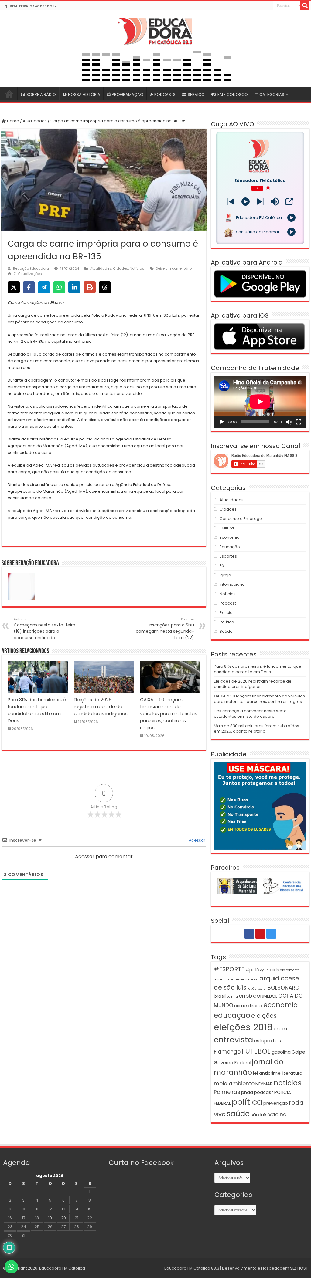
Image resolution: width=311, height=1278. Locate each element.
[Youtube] (261, 5)
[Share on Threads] (105, 287)
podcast (263, 1092)
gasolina (281, 1052)
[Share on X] (14, 287)
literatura (292, 1073)
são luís (259, 1114)
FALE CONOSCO (232, 94)
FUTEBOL (256, 1051)
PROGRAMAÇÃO (127, 94)
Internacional (233, 584)
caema (232, 996)
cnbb (245, 996)
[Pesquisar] (304, 5)
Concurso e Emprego (241, 518)
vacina (277, 1114)
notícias (288, 1083)
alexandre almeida (243, 979)
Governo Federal (232, 1062)
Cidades (120, 268)
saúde (238, 1113)
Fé (222, 565)
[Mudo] (289, 422)
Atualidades (35, 121)
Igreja (225, 575)
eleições (264, 1015)
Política (227, 622)
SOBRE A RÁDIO (41, 94)
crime (240, 1005)
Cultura (227, 528)
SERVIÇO (196, 94)
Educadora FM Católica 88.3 (191, 1268)
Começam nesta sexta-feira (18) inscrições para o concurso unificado (44, 629)
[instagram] (268, 5)
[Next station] (231, 202)
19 (50, 1218)
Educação (230, 547)
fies (277, 1040)
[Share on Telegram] (44, 287)
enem (280, 1028)
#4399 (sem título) (9, 93)
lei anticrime (267, 1073)
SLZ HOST (299, 1268)
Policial (227, 612)
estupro (263, 1040)
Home (12, 121)
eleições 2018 (243, 1027)
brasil (220, 996)
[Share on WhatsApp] (59, 287)
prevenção (275, 1103)
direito (255, 1005)
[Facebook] (255, 5)
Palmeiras (227, 1092)
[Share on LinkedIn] (74, 287)
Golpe (298, 1052)
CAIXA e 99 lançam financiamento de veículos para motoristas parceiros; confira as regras (168, 713)
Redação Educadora (31, 268)
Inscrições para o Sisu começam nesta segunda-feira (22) (165, 629)
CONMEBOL (265, 996)
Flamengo (227, 1051)
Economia (230, 537)
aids (274, 969)
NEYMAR (264, 1084)
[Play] (246, 202)
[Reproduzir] (222, 422)
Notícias (137, 268)
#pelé (252, 969)
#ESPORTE (229, 969)
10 (23, 1209)
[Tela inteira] (299, 422)
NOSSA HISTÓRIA (84, 94)
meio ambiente (234, 1083)
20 (63, 1218)
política (247, 1102)
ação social (257, 988)
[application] (260, 402)
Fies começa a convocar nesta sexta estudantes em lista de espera (250, 713)
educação (232, 1015)
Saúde (226, 631)
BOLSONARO (283, 987)
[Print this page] (90, 287)
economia (280, 1005)
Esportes (228, 556)
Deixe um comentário (174, 268)
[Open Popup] (289, 202)
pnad (247, 1092)
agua (264, 970)
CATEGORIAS (271, 94)
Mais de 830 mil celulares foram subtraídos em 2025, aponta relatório (256, 728)
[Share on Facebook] (29, 287)
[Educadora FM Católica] (155, 30)
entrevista (233, 1039)
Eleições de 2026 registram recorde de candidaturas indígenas (101, 706)
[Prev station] (260, 202)
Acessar (196, 840)
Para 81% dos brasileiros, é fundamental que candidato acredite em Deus (257, 669)
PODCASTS (165, 94)
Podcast (228, 603)
